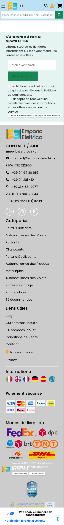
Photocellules (16, 292)
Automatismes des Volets (26, 278)
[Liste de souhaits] (46, 6)
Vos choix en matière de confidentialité (35, 513)
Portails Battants (19, 228)
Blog (9, 316)
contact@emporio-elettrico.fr (35, 158)
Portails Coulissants (21, 257)
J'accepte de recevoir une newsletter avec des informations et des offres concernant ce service (31, 105)
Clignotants (15, 249)
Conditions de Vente (22, 337)
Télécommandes (19, 299)
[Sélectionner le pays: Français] (21, 5)
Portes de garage (19, 285)
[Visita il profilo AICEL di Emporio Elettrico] (32, 505)
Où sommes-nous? (21, 330)
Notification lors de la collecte (25, 520)
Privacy (11, 360)
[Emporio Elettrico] (12, 6)
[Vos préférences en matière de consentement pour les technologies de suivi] (57, 518)
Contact (12, 344)
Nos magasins (21, 352)
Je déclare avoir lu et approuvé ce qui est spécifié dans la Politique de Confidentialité (32, 90)
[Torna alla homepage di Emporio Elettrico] (6, 469)
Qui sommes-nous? (21, 323)
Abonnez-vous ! (23, 76)
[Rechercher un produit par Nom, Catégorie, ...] (59, 15)
